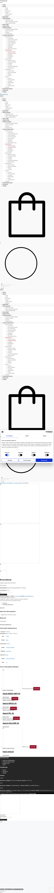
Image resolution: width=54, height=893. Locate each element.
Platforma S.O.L (6, 763)
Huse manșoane (11, 41)
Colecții (6, 76)
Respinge (10, 460)
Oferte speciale (6, 18)
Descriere (5, 603)
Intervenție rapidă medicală (11, 29)
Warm (9, 84)
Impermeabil (8, 59)
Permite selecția (27, 460)
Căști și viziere (11, 70)
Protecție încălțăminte (13, 66)
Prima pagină (3, 483)
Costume (10, 64)
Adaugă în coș (4, 594)
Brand (4, 6)
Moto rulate (6, 24)
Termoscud (10, 38)
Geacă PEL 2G (8, 713)
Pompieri (7, 32)
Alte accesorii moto (12, 48)
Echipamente (8, 69)
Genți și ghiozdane (12, 72)
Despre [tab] (44, 435)
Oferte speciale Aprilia (10, 23)
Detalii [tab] (27, 435)
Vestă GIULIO (8, 751)
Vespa (6, 8)
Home (4, 4)
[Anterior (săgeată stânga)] (0, 892)
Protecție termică (12, 53)
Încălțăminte (10, 56)
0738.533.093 (17, 596)
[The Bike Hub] (4, 94)
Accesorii (10, 57)
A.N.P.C (4, 764)
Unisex (7, 636)
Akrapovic (7, 15)
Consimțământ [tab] (9, 435)
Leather (9, 78)
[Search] (2, 288)
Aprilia (6, 9)
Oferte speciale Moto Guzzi (11, 21)
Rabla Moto (5, 17)
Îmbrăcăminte (8, 50)
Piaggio (7, 12)
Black (7, 640)
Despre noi (5, 90)
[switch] (20, 455)
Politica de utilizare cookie (8, 761)
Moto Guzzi (7, 10)
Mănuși (9, 73)
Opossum (10, 45)
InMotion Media (32, 793)
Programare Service (7, 88)
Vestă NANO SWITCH (11, 693)
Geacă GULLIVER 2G (11, 723)
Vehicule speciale (7, 27)
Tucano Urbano (8, 13)
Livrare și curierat (9, 30)
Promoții (7, 87)
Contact (4, 91)
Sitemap (4, 772)
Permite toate (44, 460)
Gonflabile (10, 47)
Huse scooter (11, 44)
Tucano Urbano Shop (8, 35)
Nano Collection (11, 79)
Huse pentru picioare (12, 39)
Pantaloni (10, 54)
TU (6, 662)
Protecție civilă (8, 33)
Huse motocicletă (12, 42)
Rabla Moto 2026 (9, 20)
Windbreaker (11, 82)
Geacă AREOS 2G (10, 703)
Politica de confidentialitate (9, 760)
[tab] (28, 603)
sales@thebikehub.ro (29, 596)
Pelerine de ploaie (12, 61)
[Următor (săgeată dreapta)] (1, 892)
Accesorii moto (8, 36)
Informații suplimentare (8, 604)
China (7, 654)
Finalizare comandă (9, 889)
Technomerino (11, 85)
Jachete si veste (11, 60)
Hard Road (8, 651)
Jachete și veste (11, 51)
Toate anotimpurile (10, 658)
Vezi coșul (2, 889)
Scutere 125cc (6, 26)
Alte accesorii (11, 67)
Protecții (10, 75)
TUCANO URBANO (10, 647)
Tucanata (10, 81)
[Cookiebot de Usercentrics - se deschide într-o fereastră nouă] (46, 432)
